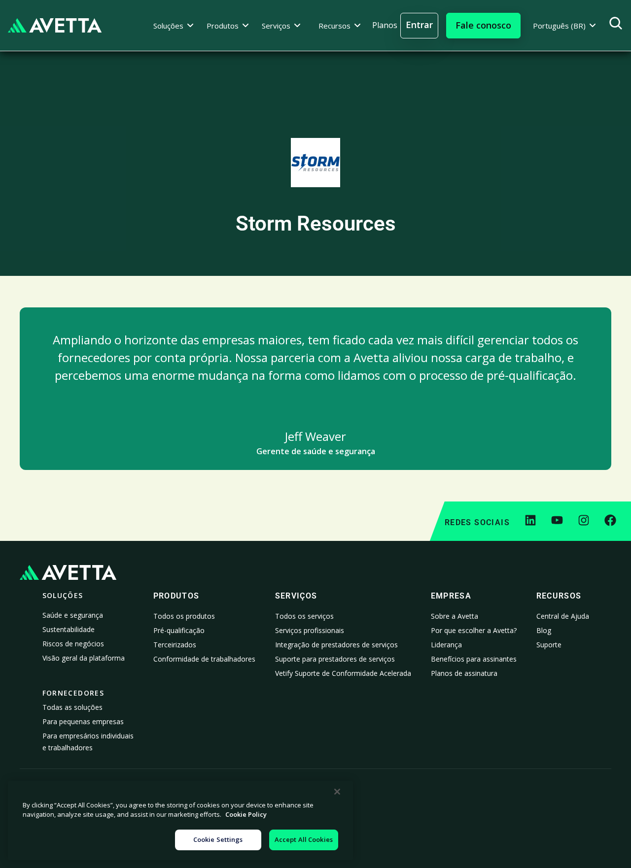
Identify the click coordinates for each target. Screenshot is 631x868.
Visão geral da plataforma (83, 658)
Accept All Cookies (304, 839)
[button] (173, 25)
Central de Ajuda (562, 616)
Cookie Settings (218, 839)
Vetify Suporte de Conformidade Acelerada (343, 673)
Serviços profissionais (309, 630)
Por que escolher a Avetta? (474, 630)
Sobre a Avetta (454, 616)
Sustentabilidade (68, 629)
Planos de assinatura (464, 673)
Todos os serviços (304, 616)
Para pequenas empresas (83, 721)
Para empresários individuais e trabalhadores (88, 741)
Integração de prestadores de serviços (336, 644)
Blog (543, 630)
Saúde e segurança (72, 615)
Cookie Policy (246, 814)
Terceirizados (174, 644)
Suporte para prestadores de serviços (335, 659)
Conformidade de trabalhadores (204, 659)
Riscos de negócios (73, 643)
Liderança (446, 644)
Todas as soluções (72, 707)
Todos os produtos (184, 616)
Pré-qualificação (179, 630)
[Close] (337, 791)
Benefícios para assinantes (474, 659)
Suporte (548, 644)
